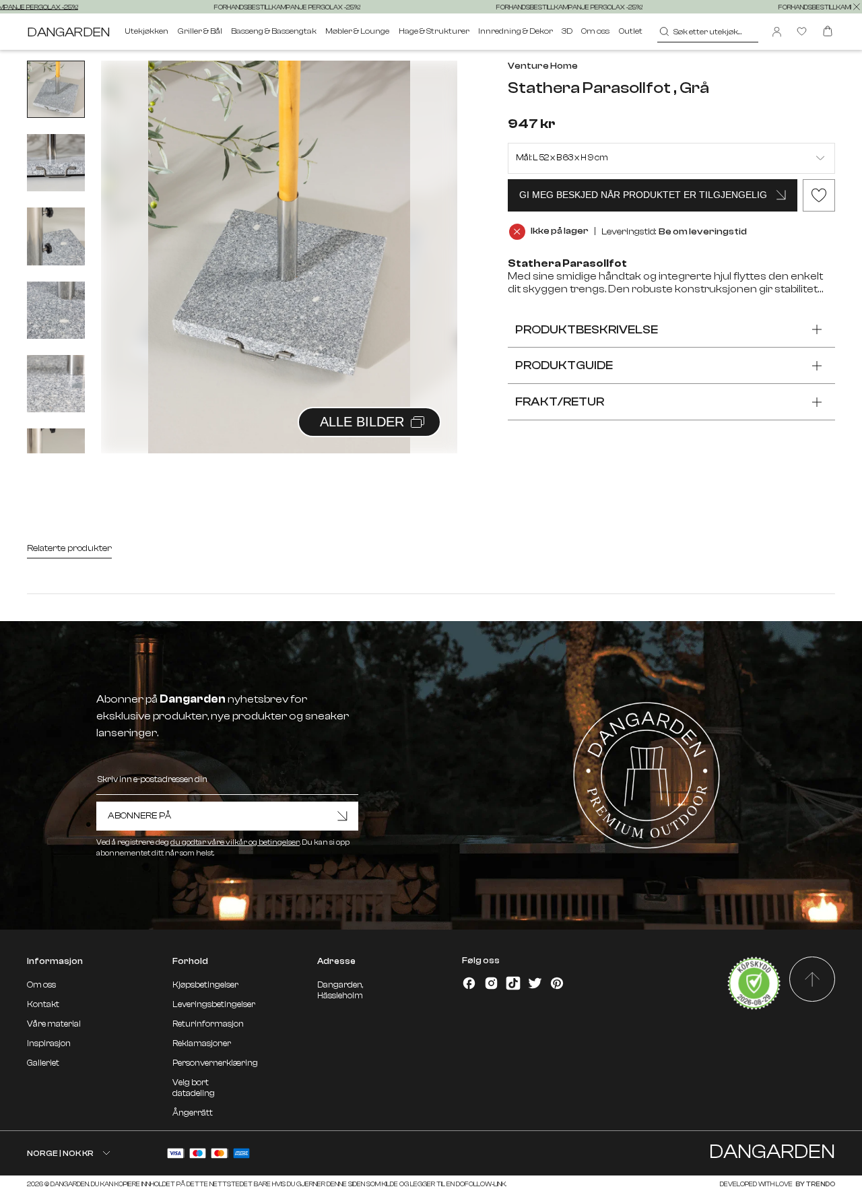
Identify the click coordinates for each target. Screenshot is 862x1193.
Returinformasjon (208, 1024)
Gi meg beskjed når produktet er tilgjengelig (643, 194)
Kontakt (43, 1004)
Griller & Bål (200, 31)
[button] (430, 242)
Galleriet (43, 1063)
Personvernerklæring (215, 1063)
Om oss (595, 31)
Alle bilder (362, 421)
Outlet (630, 31)
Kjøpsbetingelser (205, 985)
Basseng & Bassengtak (274, 31)
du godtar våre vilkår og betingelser (235, 842)
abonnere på (139, 815)
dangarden (68, 32)
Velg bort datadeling (193, 1088)
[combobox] (708, 31)
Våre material (54, 1024)
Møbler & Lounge (357, 31)
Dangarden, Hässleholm (340, 990)
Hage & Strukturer (434, 31)
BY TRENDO (814, 1184)
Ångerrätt (192, 1113)
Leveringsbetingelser (213, 1004)
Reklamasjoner (201, 1043)
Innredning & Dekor (515, 31)
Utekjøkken (146, 31)
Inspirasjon (49, 1043)
